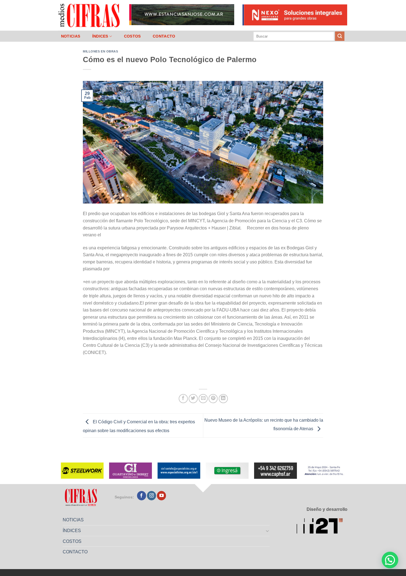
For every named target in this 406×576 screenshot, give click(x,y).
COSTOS (132, 36)
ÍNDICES (100, 36)
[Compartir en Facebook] (183, 398)
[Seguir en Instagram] (151, 495)
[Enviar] (339, 36)
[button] (390, 560)
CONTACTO (164, 36)
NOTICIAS (70, 36)
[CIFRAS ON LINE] (89, 15)
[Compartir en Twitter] (193, 398)
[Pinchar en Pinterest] (213, 398)
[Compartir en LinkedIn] (223, 398)
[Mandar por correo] (203, 398)
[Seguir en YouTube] (161, 495)
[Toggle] (267, 530)
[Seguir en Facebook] (141, 495)
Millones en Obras (100, 51)
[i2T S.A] (321, 526)
